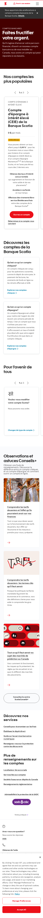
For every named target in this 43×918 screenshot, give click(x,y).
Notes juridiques (21, 815)
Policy (17, 894)
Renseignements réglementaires (18, 784)
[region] (21, 885)
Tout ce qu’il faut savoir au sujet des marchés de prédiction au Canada (20, 655)
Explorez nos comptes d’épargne (16, 347)
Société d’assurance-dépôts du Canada (21, 779)
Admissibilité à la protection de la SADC (22, 794)
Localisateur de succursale (15, 770)
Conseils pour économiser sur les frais (20, 726)
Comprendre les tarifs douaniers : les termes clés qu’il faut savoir (20, 583)
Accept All (21, 909)
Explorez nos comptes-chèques (17, 291)
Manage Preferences (21, 901)
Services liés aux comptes (15, 775)
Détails (21, 16)
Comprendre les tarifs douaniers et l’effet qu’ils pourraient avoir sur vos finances (19, 512)
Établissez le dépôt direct (14, 731)
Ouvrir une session (23, 3)
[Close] (40, 857)
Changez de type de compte (20, 430)
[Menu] (37, 3)
